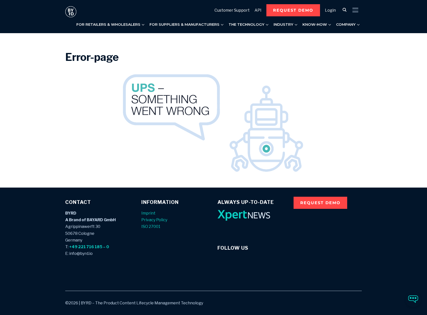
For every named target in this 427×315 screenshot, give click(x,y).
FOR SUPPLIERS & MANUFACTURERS (184, 24)
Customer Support (232, 10)
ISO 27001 (150, 226)
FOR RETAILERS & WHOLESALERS (108, 24)
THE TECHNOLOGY (246, 24)
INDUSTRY (283, 24)
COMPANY (346, 24)
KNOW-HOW (314, 24)
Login (330, 10)
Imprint (148, 213)
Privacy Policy (154, 220)
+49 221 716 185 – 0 (89, 246)
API (258, 10)
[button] (293, 10)
